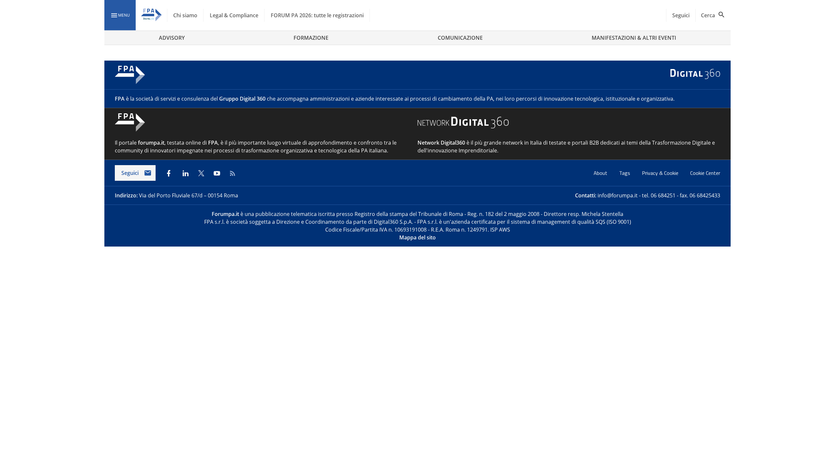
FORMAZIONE (311, 37)
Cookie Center (705, 173)
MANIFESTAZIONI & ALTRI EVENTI (634, 37)
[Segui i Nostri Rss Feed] (232, 173)
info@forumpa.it (618, 195)
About (601, 173)
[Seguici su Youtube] (217, 173)
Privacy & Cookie (661, 173)
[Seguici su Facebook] (169, 173)
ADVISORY (172, 37)
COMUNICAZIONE (460, 37)
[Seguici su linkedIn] (186, 173)
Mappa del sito (417, 237)
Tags (625, 173)
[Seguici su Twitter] (201, 173)
